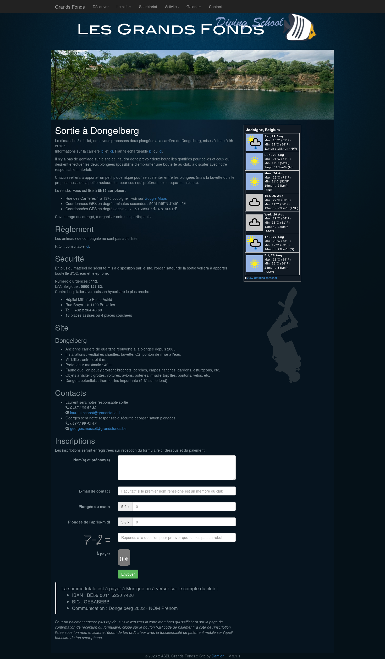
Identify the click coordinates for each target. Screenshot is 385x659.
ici (102, 151)
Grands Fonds (70, 6)
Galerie (192, 6)
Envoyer (128, 574)
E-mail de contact (94, 491)
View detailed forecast (262, 277)
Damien (218, 655)
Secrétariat (148, 6)
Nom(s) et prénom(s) (91, 459)
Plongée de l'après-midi (89, 522)
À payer (103, 553)
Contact (215, 6)
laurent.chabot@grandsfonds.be (96, 412)
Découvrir (101, 6)
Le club (123, 6)
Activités (172, 6)
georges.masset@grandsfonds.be (97, 428)
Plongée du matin (94, 506)
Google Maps (156, 198)
